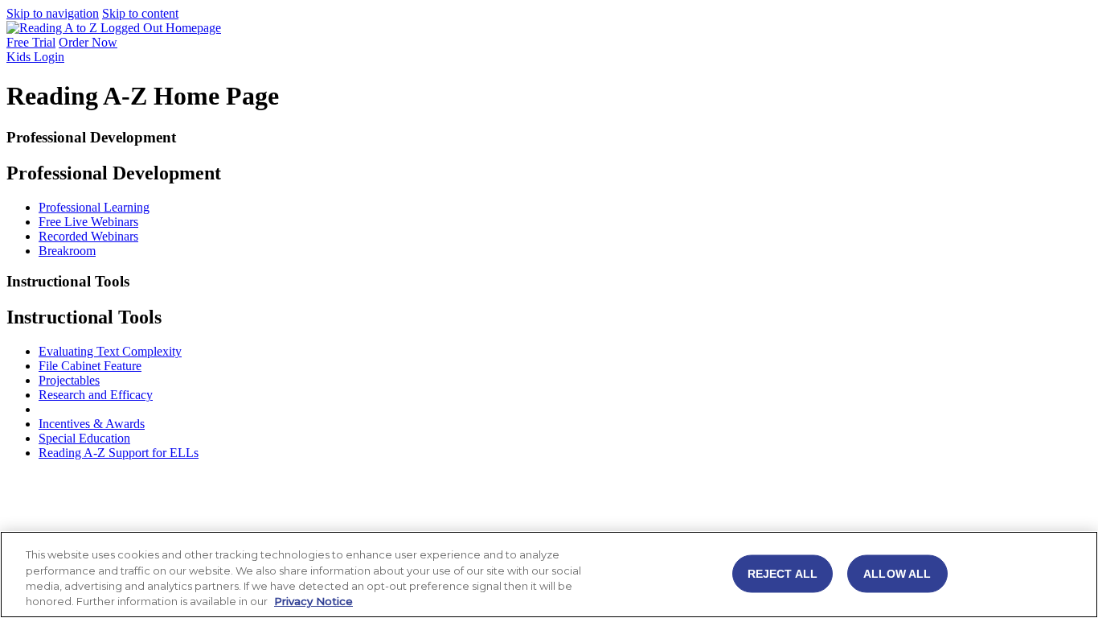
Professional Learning (94, 207)
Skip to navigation (52, 13)
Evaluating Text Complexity (110, 351)
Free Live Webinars (88, 222)
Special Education (84, 438)
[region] (549, 574)
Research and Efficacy (96, 395)
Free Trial (30, 42)
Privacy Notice (313, 601)
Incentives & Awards (92, 424)
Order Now (88, 42)
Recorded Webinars (88, 236)
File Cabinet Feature (90, 366)
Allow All (897, 572)
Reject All (782, 572)
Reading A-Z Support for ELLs (119, 452)
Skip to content (140, 13)
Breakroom (67, 251)
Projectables (69, 380)
